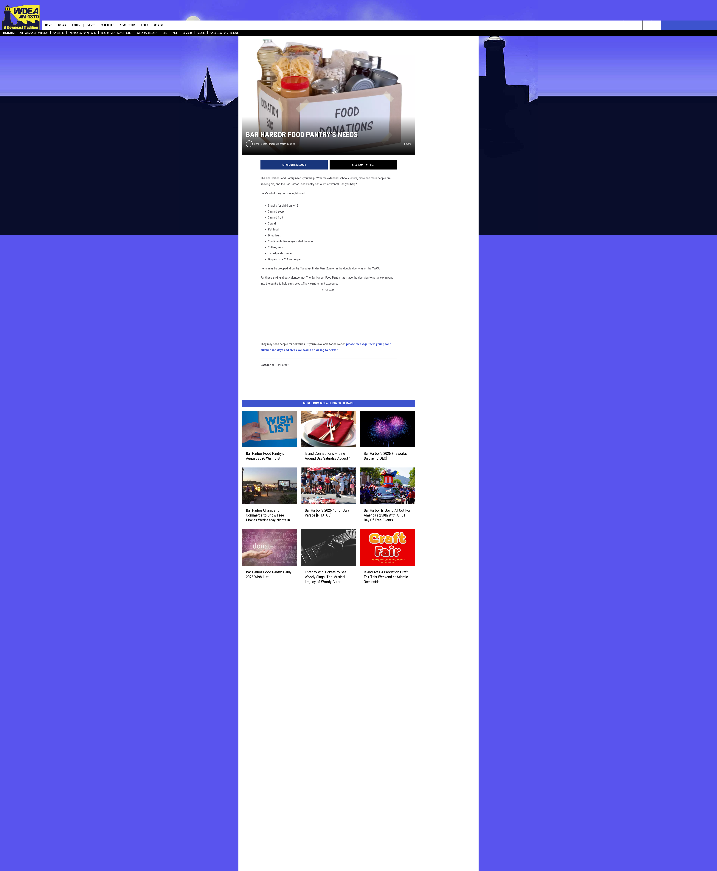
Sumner (187, 32)
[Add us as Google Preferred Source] (637, 25)
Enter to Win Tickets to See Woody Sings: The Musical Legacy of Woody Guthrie (326, 577)
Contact (159, 25)
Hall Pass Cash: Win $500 (33, 32)
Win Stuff (107, 25)
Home (48, 25)
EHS (165, 32)
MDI (175, 32)
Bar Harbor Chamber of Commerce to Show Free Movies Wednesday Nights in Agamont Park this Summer (268, 515)
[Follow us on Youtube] (656, 25)
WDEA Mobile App (147, 32)
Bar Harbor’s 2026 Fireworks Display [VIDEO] (385, 456)
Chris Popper (260, 143)
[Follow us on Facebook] (647, 25)
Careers (58, 32)
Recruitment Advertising (116, 32)
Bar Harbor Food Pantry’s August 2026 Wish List (265, 456)
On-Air (62, 25)
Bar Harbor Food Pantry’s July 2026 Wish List (268, 574)
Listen (76, 25)
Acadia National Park (82, 32)
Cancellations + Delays (224, 32)
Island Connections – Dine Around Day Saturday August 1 (328, 456)
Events (90, 25)
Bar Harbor (282, 364)
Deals (201, 32)
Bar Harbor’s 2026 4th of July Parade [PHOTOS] (327, 512)
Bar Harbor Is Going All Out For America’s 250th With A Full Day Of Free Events (387, 515)
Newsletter (127, 25)
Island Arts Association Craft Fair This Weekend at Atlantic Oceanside (386, 577)
